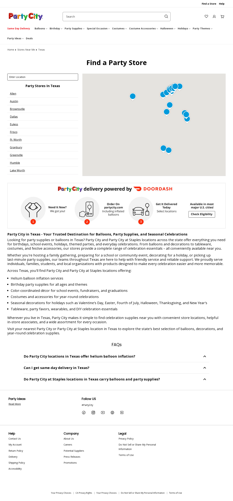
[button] (41, 28)
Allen (13, 93)
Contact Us (15, 438)
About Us (69, 438)
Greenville (16, 155)
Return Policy (16, 450)
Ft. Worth (16, 140)
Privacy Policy (126, 438)
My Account (15, 444)
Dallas (14, 117)
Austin (14, 101)
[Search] (166, 16)
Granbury (16, 147)
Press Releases (72, 456)
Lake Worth (17, 170)
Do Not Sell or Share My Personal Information (137, 446)
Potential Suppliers (74, 450)
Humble (15, 163)
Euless (14, 124)
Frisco (13, 132)
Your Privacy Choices (61, 492)
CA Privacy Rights (84, 492)
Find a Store (209, 3)
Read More (15, 404)
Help (221, 3)
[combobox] (116, 16)
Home (10, 49)
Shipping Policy (17, 462)
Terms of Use (126, 455)
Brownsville (17, 109)
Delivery (13, 456)
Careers (68, 444)
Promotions (70, 462)
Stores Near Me (26, 49)
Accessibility (15, 468)
